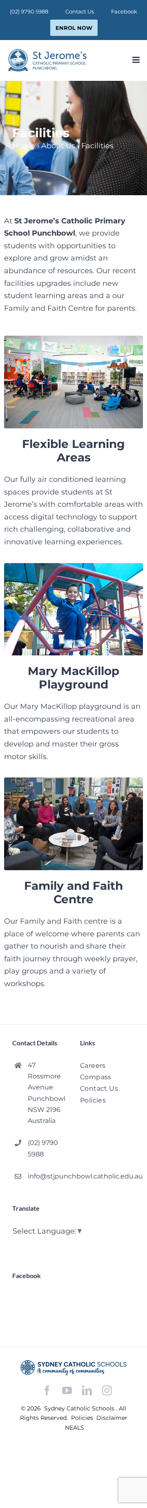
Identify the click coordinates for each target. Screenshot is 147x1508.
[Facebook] (47, 1390)
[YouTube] (67, 1390)
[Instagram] (107, 1390)
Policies (83, 1417)
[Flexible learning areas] (73, 339)
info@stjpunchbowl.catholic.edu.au (47, 1176)
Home (23, 145)
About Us (58, 145)
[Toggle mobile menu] (136, 60)
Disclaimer (111, 1417)
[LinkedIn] (87, 1390)
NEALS (74, 1427)
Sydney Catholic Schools (80, 1408)
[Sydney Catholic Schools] (73, 1367)
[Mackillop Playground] (73, 566)
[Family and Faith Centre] (73, 781)
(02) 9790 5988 (43, 1148)
